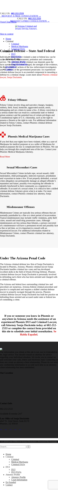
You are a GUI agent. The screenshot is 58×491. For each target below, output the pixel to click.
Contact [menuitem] (9, 485)
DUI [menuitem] (8, 467)
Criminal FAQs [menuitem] (18, 464)
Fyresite (53, 441)
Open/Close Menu (8, 22)
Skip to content (6, 34)
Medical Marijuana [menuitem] (19, 462)
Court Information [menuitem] (19, 480)
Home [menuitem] (8, 454)
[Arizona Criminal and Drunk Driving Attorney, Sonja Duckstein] (29, 28)
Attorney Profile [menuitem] (13, 474)
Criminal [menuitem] (9, 457)
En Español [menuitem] (11, 482)
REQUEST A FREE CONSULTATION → (20, 16)
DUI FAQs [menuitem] (16, 472)
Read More (5, 156)
